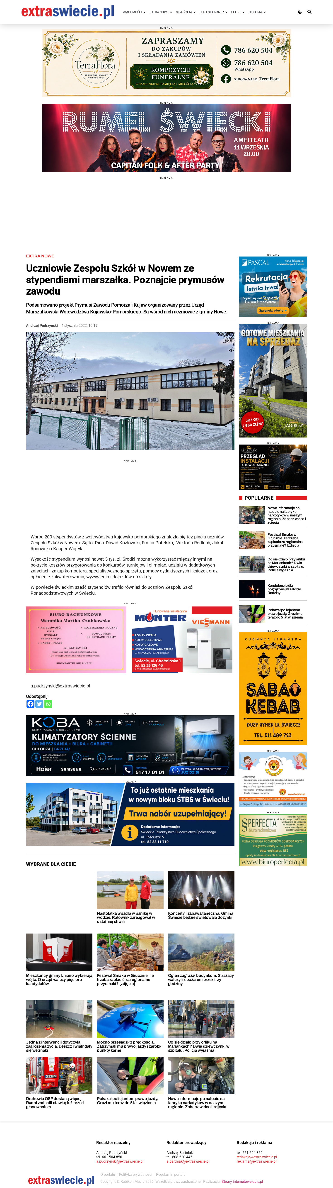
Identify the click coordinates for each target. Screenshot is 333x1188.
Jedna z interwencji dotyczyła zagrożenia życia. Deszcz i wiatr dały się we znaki (59, 1046)
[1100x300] (166, 63)
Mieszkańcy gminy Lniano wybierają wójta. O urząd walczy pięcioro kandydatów (59, 979)
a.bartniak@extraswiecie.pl (187, 1161)
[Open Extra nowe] (171, 12)
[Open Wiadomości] (144, 12)
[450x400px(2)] (273, 287)
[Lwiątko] (273, 779)
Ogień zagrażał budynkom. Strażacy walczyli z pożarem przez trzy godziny (201, 979)
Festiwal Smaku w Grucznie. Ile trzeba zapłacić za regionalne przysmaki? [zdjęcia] (125, 979)
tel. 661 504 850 (109, 1157)
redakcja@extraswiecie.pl (257, 1157)
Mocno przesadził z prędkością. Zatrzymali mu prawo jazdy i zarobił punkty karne (129, 1046)
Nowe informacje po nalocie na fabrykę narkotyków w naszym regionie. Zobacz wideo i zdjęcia (197, 1102)
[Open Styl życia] (194, 12)
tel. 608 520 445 (179, 1157)
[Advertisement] (166, 211)
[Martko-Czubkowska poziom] (76, 639)
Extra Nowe (40, 256)
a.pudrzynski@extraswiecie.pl (119, 1161)
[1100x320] (130, 745)
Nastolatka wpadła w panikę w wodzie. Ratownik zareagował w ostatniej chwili (126, 917)
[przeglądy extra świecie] (273, 467)
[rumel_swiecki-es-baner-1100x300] (166, 138)
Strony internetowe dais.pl (242, 1181)
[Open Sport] (243, 12)
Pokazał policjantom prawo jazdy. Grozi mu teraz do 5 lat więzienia (127, 1100)
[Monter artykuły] (182, 639)
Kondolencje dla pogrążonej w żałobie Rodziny (284, 589)
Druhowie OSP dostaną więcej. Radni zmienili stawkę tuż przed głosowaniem (55, 1102)
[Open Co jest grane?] (226, 12)
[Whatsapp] (48, 704)
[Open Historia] (264, 12)
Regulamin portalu (171, 1174)
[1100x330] (130, 814)
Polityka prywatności (135, 1174)
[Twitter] (39, 704)
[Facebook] (30, 704)
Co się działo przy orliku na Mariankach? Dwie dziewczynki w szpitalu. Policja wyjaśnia (198, 1046)
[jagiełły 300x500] (273, 381)
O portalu (107, 1174)
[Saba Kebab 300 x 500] (273, 688)
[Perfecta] (273, 840)
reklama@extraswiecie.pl (256, 1161)
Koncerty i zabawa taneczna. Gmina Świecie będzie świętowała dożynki (200, 915)
